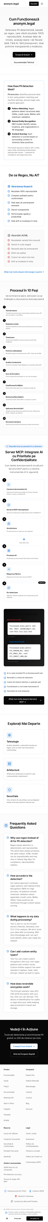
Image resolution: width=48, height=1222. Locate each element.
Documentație (9, 1092)
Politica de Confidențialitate (32, 1145)
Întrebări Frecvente (11, 1151)
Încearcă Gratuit (22, 55)
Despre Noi (30, 1075)
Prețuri (6, 1086)
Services (29, 1109)
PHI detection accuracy (13, 1174)
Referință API (9, 1098)
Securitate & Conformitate (9, 1145)
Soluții (6, 1081)
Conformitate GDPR (33, 1162)
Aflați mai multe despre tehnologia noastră (23, 272)
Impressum (30, 1139)
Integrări (7, 1109)
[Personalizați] (7, 1218)
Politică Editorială (32, 1081)
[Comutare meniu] (42, 3)
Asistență (7, 1157)
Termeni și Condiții (33, 1151)
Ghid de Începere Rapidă (24, 1054)
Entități (6, 1120)
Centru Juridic (31, 1133)
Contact (29, 1098)
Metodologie (30, 1086)
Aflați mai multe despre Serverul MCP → (23, 700)
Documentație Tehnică (24, 62)
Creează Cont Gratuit (22, 1046)
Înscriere (34, 4)
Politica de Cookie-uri (34, 1157)
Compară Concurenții (12, 1139)
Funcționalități (9, 1075)
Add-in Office (9, 1103)
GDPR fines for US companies (10, 1168)
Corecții (29, 1092)
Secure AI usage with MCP (12, 1180)
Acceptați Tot (34, 1218)
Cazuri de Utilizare (11, 1133)
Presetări (7, 1115)
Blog (27, 1103)
